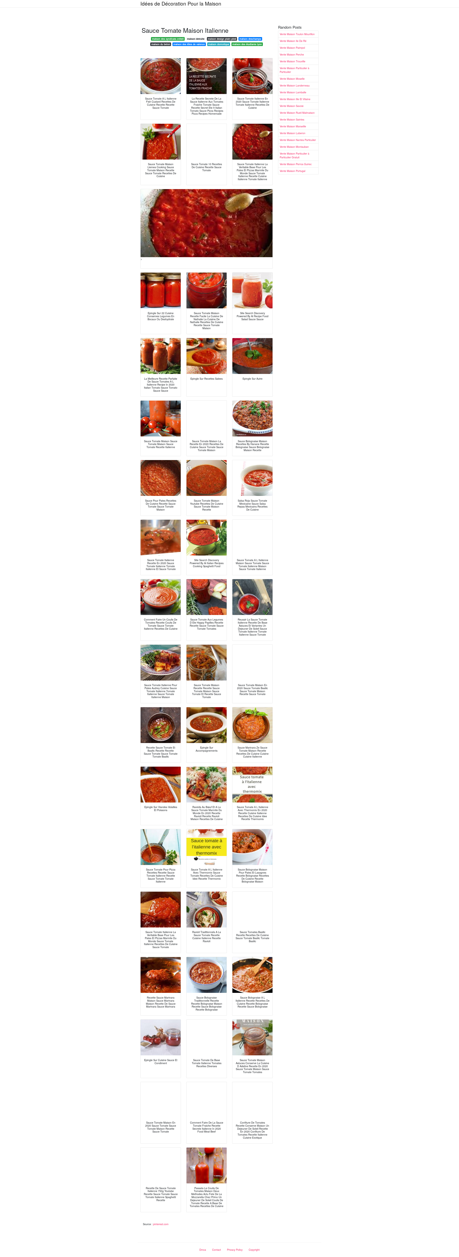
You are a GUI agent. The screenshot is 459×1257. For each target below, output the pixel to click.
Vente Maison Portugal (292, 171)
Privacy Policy (235, 1249)
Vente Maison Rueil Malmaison (297, 112)
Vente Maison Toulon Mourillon (297, 34)
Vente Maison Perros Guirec (296, 164)
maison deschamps (250, 38)
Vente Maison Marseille (293, 126)
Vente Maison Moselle (292, 78)
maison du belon (160, 44)
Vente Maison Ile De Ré (293, 41)
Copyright (254, 1249)
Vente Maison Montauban (294, 146)
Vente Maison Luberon (292, 133)
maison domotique (218, 44)
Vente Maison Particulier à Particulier (294, 70)
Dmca (202, 1249)
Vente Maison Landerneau (295, 85)
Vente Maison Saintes (292, 119)
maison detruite (195, 38)
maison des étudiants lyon (247, 44)
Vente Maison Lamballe (293, 92)
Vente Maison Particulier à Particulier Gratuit (294, 155)
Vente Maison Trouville (292, 61)
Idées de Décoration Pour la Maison (180, 3)
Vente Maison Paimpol (292, 47)
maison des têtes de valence (189, 44)
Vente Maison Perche (292, 54)
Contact (216, 1249)
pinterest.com (161, 1224)
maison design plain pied (222, 38)
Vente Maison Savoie (292, 106)
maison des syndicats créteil (168, 38)
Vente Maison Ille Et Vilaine (295, 99)
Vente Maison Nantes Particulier (298, 140)
